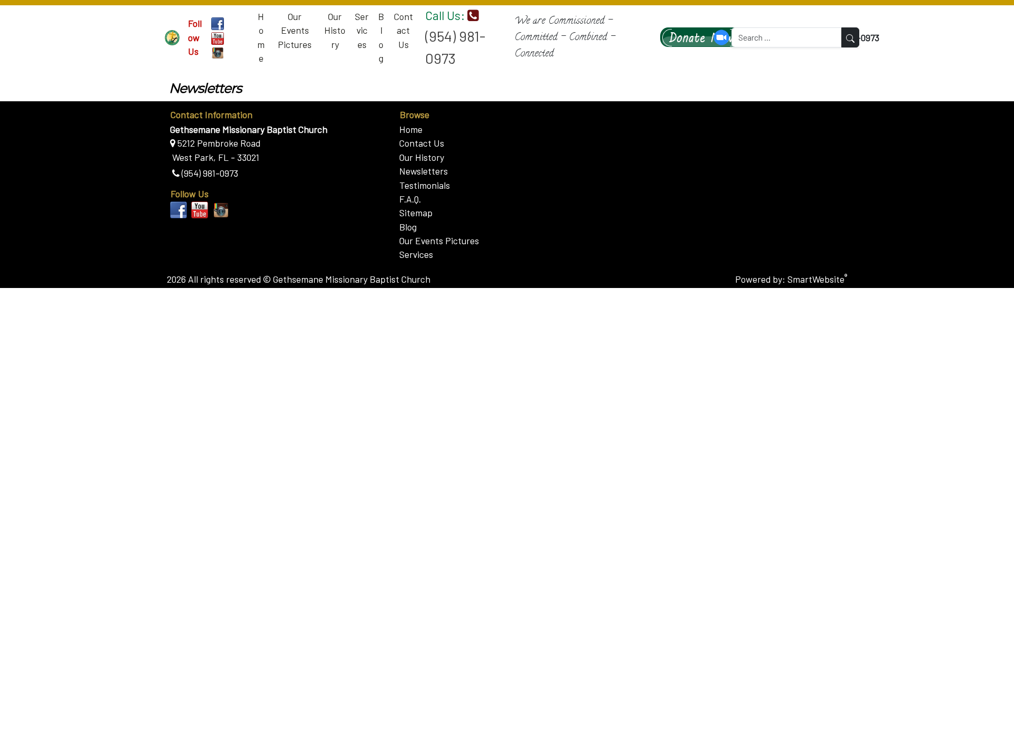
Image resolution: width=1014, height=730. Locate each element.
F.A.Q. (410, 199)
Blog (381, 37)
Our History (334, 30)
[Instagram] (217, 52)
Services (362, 30)
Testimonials (424, 185)
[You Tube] (217, 37)
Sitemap (416, 212)
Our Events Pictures (295, 30)
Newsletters (423, 171)
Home (261, 37)
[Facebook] (217, 22)
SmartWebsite (817, 279)
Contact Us (403, 30)
